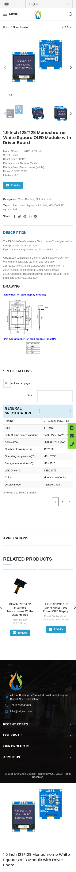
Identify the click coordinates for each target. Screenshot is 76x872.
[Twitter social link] (19, 216)
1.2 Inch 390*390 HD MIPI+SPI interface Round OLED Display (56, 607)
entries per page (20, 383)
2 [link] (62, 501)
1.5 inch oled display (22, 205)
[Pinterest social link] (25, 216)
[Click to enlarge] (10, 95)
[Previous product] (62, 27)
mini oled (41, 205)
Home (6, 27)
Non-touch (48, 619)
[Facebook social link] (14, 216)
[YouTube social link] (6, 4)
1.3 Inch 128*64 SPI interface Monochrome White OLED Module (20, 609)
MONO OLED (56, 205)
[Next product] (71, 27)
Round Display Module (55, 616)
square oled (10, 209)
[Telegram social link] (35, 216)
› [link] (69, 501)
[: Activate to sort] (57, 411)
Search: (31, 395)
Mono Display (20, 27)
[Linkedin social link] (30, 216)
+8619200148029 (20, 705)
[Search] (70, 14)
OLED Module (44, 199)
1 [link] (55, 501)
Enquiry (15, 185)
